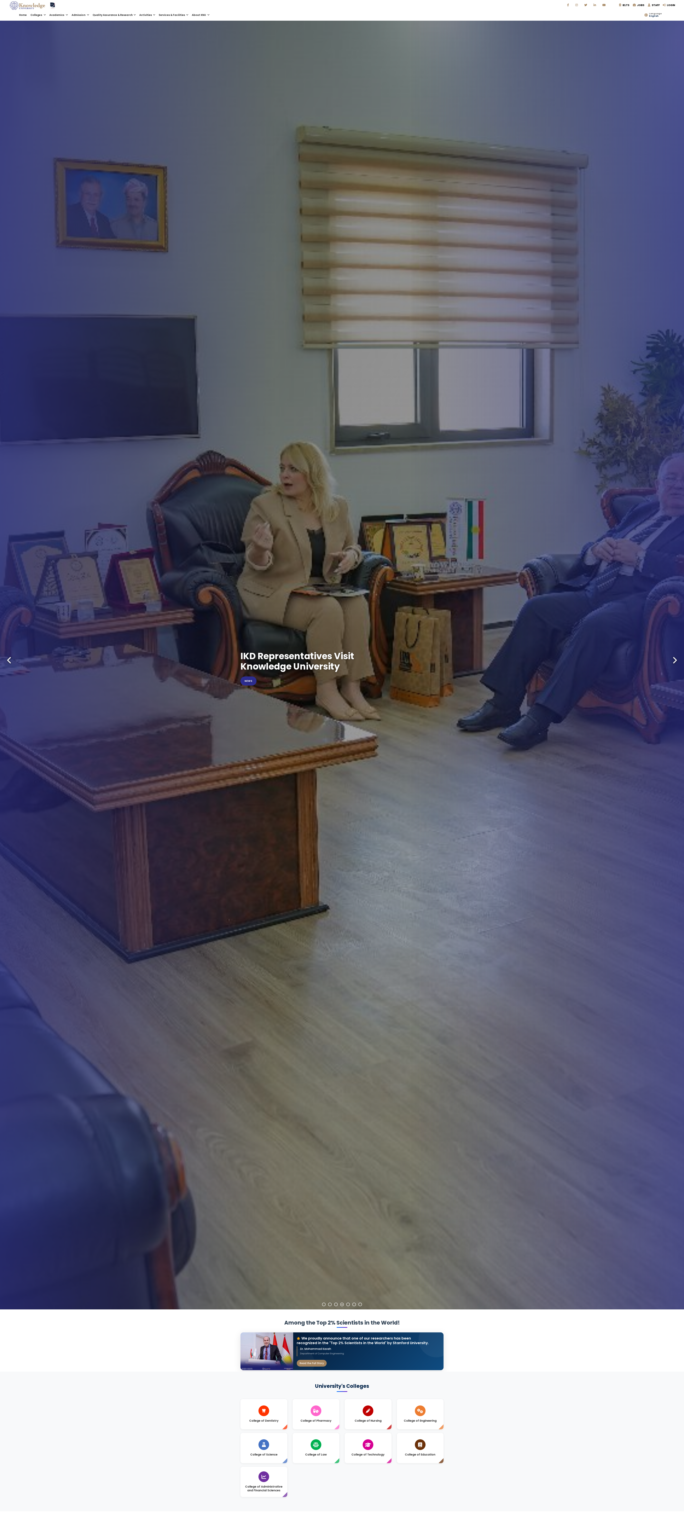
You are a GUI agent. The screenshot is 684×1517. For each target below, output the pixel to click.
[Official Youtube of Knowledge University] (604, 5)
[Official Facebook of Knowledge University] (568, 5)
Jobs (640, 5)
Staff (655, 5)
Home (23, 15)
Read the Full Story (312, 1363)
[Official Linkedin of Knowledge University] (595, 5)
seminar (251, 696)
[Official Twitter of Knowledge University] (586, 5)
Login (670, 5)
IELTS (625, 5)
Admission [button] (79, 15)
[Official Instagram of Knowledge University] (577, 5)
